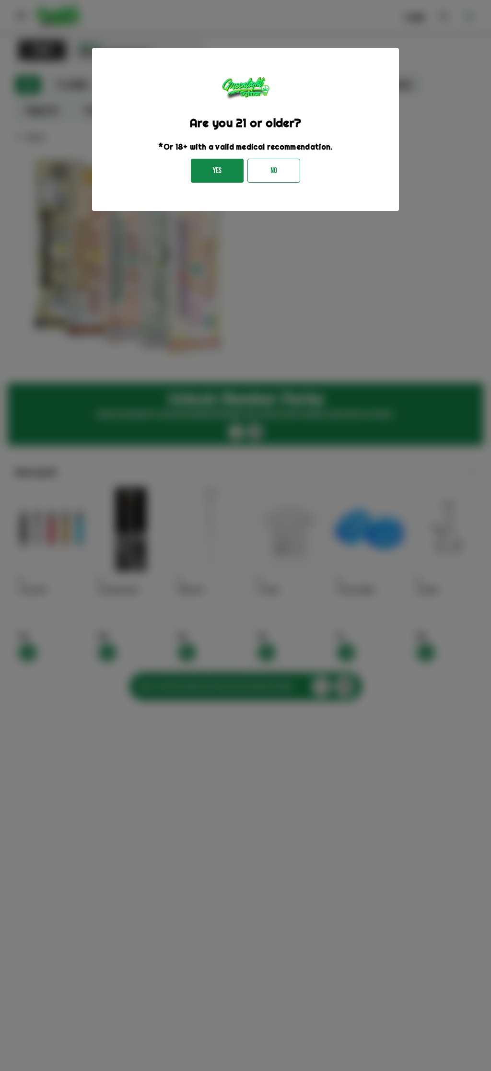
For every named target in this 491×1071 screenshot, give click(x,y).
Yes (217, 170)
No (273, 170)
